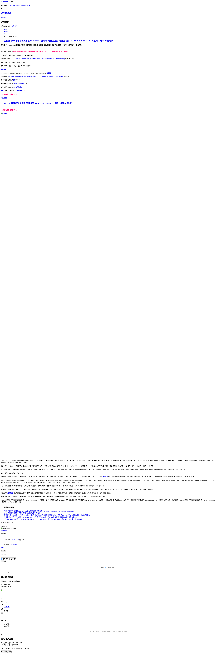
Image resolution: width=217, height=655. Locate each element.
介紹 (14, 83)
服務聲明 (124, 631)
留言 (18, 540)
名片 (5, 33)
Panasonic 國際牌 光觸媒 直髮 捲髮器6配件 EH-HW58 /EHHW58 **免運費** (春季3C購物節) (38, 59)
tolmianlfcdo (4, 530)
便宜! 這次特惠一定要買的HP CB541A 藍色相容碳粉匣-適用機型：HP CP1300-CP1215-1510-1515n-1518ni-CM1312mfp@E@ (40, 511)
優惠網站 (19, 90)
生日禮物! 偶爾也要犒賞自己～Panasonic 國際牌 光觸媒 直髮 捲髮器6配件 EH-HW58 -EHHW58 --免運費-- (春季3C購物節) (59, 41)
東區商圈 (105, 476)
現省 (23, 83)
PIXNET (96, 631)
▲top (2, 547)
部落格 (6, 31)
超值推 (49, 73)
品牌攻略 (10, 493)
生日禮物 (19, 83)
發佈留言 (3, 561)
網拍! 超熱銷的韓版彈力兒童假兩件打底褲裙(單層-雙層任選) (22, 513)
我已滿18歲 (4, 651)
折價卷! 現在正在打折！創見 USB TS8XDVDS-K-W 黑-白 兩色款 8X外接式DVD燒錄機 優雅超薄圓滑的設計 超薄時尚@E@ (41, 517)
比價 (2, 90)
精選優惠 (3, 69)
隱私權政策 (118, 631)
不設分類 (14, 26)
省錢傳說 (6, 13)
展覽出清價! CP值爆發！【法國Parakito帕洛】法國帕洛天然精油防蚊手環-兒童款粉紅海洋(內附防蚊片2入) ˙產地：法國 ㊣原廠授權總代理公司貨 (47, 515)
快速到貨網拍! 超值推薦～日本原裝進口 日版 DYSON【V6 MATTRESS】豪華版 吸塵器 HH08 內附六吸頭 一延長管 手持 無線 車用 (43, 519)
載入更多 (3, 550)
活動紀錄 (14, 544)
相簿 (5, 29)
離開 (10, 651)
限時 (14, 80)
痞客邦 (14, 540)
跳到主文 (3, 18)
